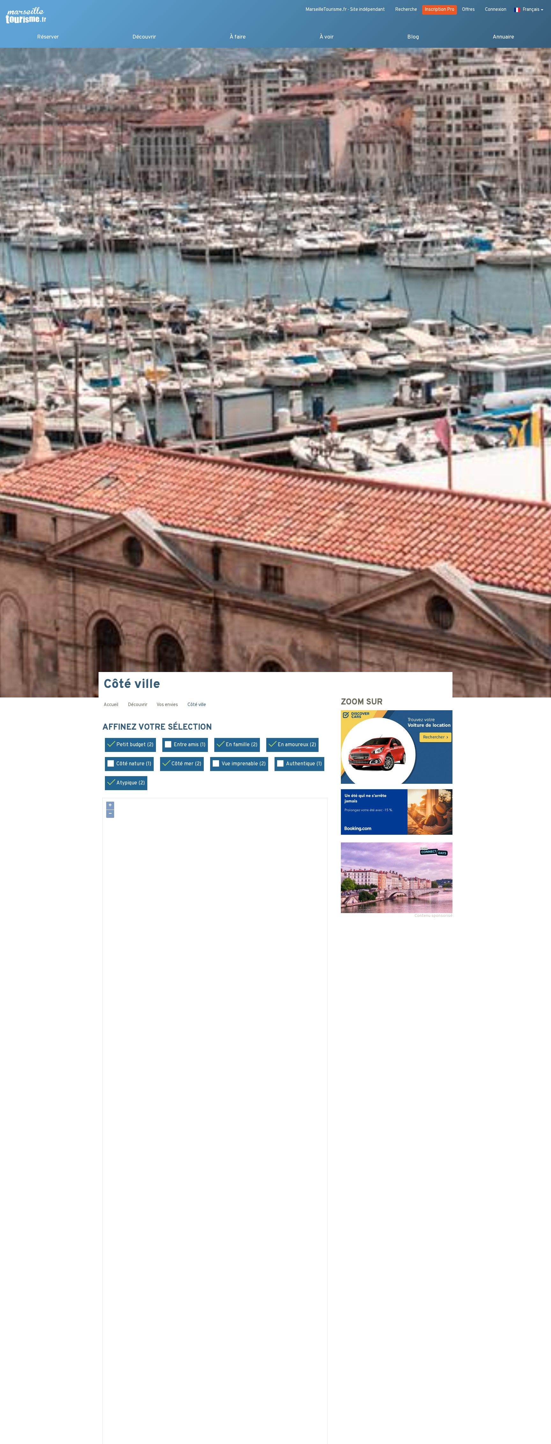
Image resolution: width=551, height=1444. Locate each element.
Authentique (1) (304, 764)
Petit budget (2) (134, 745)
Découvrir (144, 37)
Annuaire (503, 37)
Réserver (48, 37)
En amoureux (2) (297, 745)
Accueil (111, 705)
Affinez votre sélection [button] (158, 728)
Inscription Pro (439, 10)
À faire (238, 37)
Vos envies (167, 705)
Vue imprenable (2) (244, 764)
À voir (327, 37)
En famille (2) (241, 745)
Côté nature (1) (133, 764)
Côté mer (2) (186, 764)
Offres (468, 10)
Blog (413, 37)
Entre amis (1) (189, 745)
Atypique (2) (130, 783)
